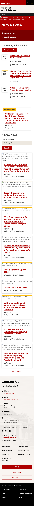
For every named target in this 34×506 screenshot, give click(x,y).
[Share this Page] (31, 14)
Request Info (17, 477)
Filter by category (8, 139)
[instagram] (6, 431)
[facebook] (2, 431)
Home (3, 14)
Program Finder (23, 446)
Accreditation (22, 489)
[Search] (23, 2)
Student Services (23, 450)
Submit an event (10, 37)
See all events (9, 50)
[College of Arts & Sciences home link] (9, 438)
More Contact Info (9, 386)
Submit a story (9, 33)
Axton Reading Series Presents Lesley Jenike (20, 89)
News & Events (7, 450)
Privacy (4, 497)
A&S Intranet (6, 446)
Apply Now (17, 472)
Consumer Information (25, 493)
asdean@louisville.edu (11, 399)
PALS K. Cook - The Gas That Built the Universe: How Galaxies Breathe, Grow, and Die (21, 74)
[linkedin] (10, 431)
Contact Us (5, 454)
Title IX (20, 497)
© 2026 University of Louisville (11, 486)
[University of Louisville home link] (5, 2)
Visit (17, 467)
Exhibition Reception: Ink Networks (20, 57)
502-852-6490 (9, 393)
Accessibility (5, 489)
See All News (16, 372)
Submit (6, 148)
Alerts (3, 493)
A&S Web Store (23, 454)
